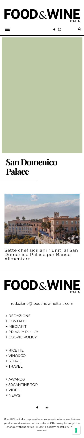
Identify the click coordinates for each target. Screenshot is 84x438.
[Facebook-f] (54, 29)
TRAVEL (15, 366)
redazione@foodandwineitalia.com (42, 303)
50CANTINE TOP (23, 385)
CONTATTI (17, 321)
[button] (7, 29)
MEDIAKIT (17, 326)
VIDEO (14, 390)
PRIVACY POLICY (23, 332)
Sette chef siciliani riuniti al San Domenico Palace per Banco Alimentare (41, 254)
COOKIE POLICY (23, 337)
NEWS (14, 395)
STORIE (15, 361)
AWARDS (17, 379)
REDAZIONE (20, 316)
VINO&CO (17, 356)
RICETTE (16, 350)
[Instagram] (59, 29)
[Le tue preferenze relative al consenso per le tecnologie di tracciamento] (76, 430)
